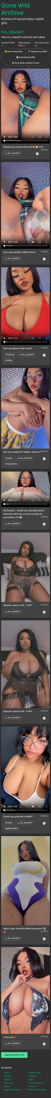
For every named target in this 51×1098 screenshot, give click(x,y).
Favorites (8, 1083)
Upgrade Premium (12, 1089)
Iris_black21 (12, 32)
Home (6, 1072)
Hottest (7, 1076)
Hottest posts (34, 1072)
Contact (32, 1086)
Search (7, 1086)
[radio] (13, 51)
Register (32, 1076)
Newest (7, 1079)
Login (30, 1079)
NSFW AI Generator (37, 1089)
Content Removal (36, 1083)
